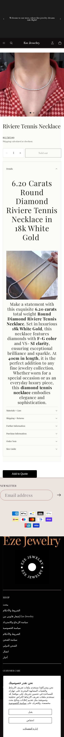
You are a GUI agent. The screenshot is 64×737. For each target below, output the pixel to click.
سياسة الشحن (10, 640)
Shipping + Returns (15, 418)
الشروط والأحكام (11, 610)
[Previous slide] (4, 19)
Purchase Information (16, 433)
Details (9, 168)
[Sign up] (59, 495)
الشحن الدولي (10, 646)
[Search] (11, 43)
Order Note (11, 441)
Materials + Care (13, 410)
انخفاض (30, 720)
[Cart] (60, 43)
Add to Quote (20, 473)
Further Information (15, 425)
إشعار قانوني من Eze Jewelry (18, 616)
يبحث (5, 604)
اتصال (6, 651)
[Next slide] (60, 19)
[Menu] (4, 43)
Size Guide (11, 448)
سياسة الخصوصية (17, 703)
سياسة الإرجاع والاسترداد (15, 622)
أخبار (5, 657)
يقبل (30, 712)
